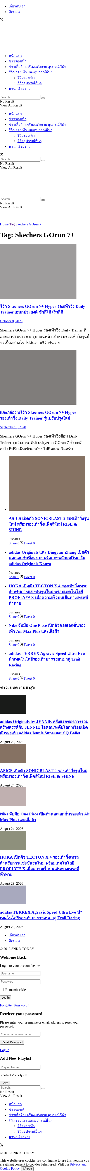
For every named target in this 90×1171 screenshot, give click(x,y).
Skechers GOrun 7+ (29, 224)
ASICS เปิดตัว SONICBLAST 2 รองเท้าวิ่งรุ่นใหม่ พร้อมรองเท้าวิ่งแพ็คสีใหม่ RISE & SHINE (49, 524)
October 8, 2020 (11, 321)
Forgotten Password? (14, 1005)
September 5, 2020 (13, 427)
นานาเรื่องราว (19, 88)
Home (4, 224)
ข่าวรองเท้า (17, 61)
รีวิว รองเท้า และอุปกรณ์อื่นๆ (30, 72)
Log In (4, 1050)
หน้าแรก (15, 56)
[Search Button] (43, 98)
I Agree (27, 1168)
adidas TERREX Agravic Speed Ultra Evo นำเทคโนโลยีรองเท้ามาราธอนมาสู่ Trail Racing (47, 659)
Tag (12, 224)
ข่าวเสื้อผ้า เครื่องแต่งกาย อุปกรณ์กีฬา (37, 67)
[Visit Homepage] (13, 47)
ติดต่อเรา (15, 12)
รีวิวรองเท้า (26, 78)
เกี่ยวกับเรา (17, 6)
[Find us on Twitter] (1, 20)
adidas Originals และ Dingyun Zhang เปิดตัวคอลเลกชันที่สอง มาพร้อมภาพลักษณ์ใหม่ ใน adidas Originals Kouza (49, 558)
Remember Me (15, 990)
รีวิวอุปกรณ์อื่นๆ (29, 83)
